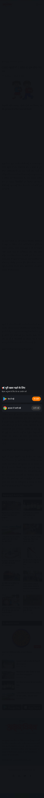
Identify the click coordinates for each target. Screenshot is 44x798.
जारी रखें (36, 408)
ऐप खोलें (36, 399)
